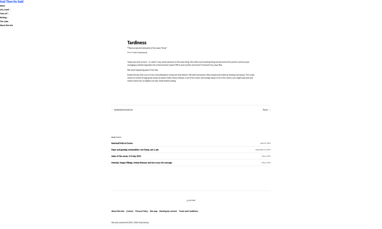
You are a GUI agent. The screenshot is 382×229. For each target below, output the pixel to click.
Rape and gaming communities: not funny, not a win (135, 150)
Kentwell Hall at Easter (122, 143)
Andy (135, 52)
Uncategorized (142, 52)
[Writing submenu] (7, 17)
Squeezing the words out (123, 109)
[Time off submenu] (8, 13)
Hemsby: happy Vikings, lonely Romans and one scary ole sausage (141, 163)
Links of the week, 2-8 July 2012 (126, 156)
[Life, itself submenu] (10, 9)
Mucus (265, 109)
